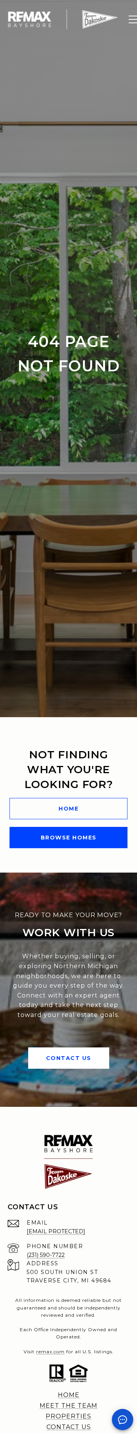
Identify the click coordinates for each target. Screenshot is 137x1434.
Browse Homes (69, 837)
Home (68, 808)
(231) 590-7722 (46, 1255)
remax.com (50, 1351)
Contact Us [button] (68, 1058)
